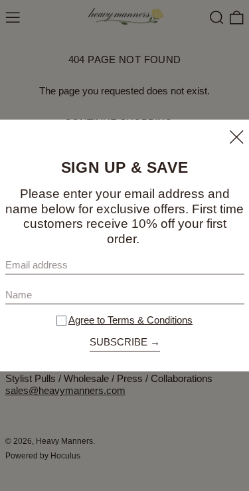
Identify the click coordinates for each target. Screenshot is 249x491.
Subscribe (118, 341)
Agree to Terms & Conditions (130, 320)
